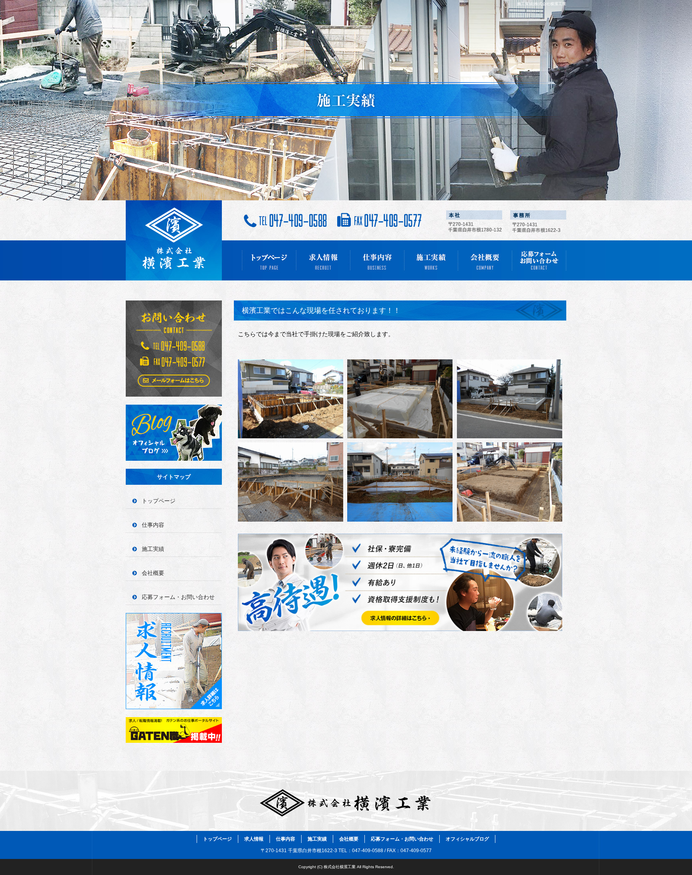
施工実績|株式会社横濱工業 (541, 4)
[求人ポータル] (174, 740)
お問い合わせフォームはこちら (174, 348)
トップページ (269, 260)
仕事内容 (377, 260)
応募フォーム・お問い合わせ (539, 260)
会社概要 (485, 260)
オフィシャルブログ (174, 433)
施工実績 (431, 260)
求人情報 (323, 260)
